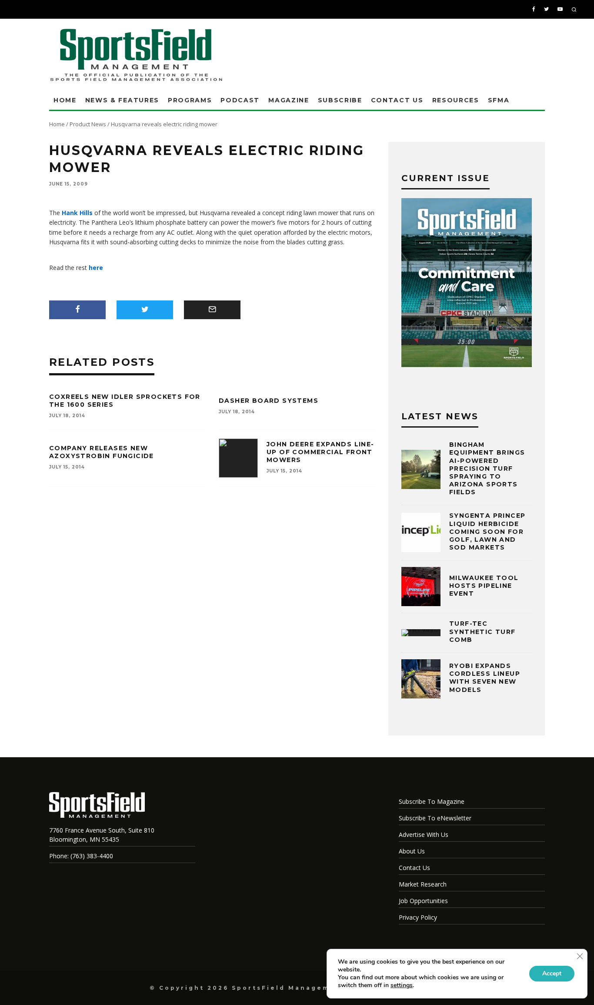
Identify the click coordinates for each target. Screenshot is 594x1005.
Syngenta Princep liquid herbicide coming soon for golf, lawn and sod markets (487, 531)
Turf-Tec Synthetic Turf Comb (482, 631)
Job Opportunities (423, 901)
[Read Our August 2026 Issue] (466, 284)
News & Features (122, 100)
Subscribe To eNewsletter (435, 818)
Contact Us (397, 100)
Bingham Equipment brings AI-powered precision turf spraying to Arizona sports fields (487, 468)
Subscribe (340, 100)
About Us (412, 851)
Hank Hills (77, 213)
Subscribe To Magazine (431, 801)
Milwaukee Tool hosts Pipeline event (484, 585)
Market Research (423, 884)
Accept (551, 973)
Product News (88, 124)
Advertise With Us (423, 834)
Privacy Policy (418, 917)
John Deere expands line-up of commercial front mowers (320, 452)
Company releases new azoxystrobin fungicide (101, 452)
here (96, 267)
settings (401, 985)
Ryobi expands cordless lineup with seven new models (484, 678)
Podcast (240, 100)
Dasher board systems (268, 401)
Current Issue (445, 178)
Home (65, 100)
